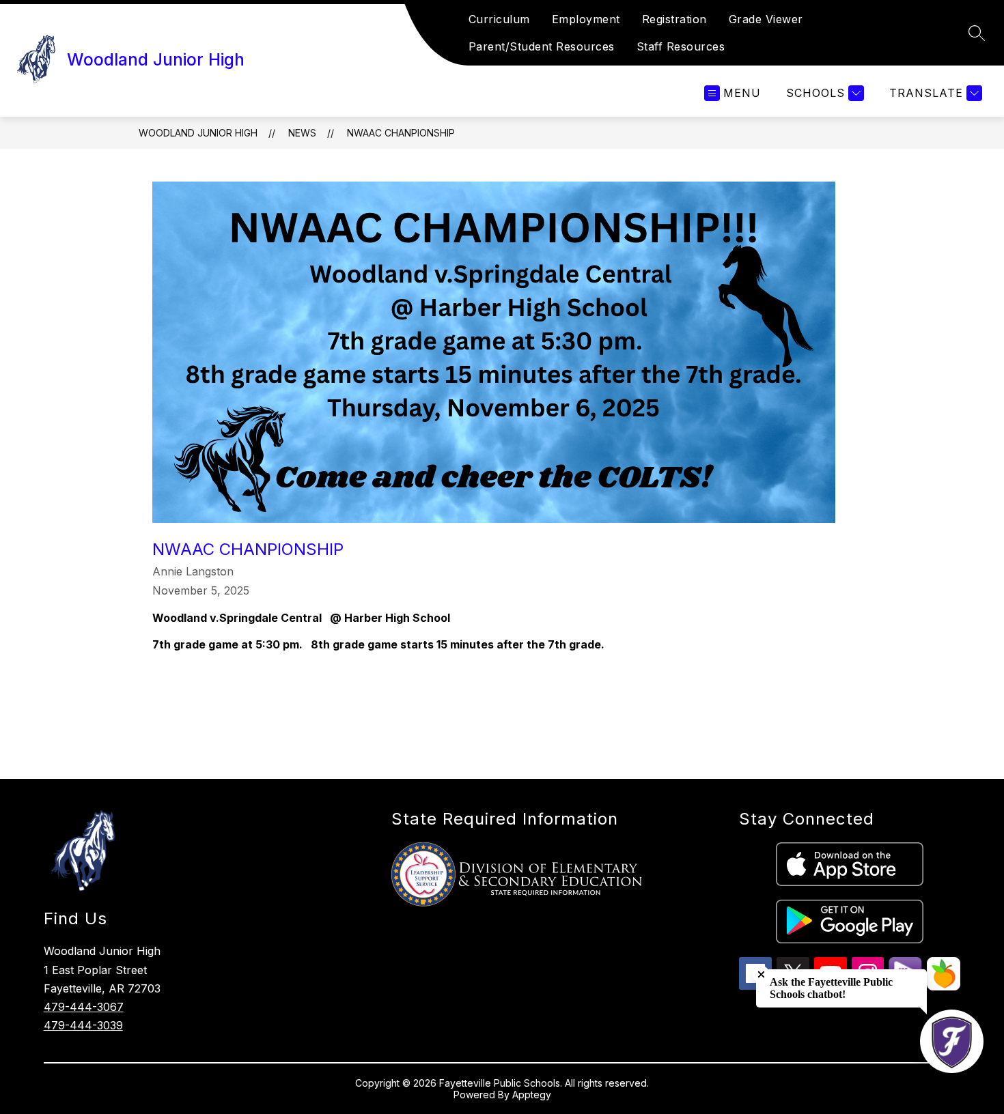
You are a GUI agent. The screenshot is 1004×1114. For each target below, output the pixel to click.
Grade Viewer (766, 19)
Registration (674, 19)
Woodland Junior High (198, 133)
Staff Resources (681, 46)
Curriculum (499, 19)
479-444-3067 (84, 1007)
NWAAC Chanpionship (401, 133)
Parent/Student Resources (542, 46)
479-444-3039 (83, 1025)
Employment (586, 19)
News (302, 133)
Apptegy (531, 1094)
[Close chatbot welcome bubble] (761, 974)
